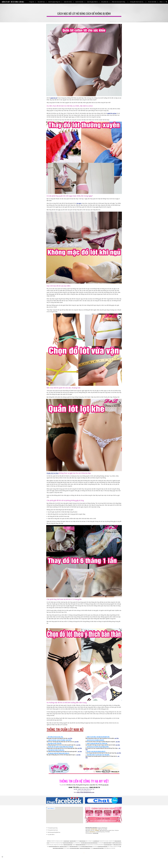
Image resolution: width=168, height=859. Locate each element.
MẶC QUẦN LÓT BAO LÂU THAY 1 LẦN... (55, 737)
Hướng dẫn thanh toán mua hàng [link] (137, 2)
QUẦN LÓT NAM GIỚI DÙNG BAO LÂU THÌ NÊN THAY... (97, 743)
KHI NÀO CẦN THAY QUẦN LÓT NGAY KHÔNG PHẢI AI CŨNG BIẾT (60, 747)
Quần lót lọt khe (52, 473)
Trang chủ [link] (31, 2)
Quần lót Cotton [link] (68, 2)
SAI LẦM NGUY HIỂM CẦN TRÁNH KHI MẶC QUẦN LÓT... (59, 753)
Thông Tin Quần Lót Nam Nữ (65, 729)
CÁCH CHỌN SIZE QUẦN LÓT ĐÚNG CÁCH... (56, 750)
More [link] (161, 2)
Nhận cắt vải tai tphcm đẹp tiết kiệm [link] (119, 2)
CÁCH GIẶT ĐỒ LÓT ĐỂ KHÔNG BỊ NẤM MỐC (95, 740)
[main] (84, 13)
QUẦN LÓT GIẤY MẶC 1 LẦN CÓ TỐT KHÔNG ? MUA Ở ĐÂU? (59, 740)
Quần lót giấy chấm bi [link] (92, 2)
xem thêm (70, 738)
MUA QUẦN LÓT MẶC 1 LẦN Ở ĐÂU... (55, 743)
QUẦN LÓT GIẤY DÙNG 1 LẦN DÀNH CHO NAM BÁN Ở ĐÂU (98, 737)
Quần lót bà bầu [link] (79, 2)
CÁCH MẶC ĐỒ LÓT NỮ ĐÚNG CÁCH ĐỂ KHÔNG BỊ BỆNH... (98, 747)
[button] (166, 1)
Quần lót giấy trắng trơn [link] (54, 2)
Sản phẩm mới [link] (104, 2)
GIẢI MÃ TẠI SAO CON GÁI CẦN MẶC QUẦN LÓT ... (96, 751)
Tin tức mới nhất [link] (152, 2)
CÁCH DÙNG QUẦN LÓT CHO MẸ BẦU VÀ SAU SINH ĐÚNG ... (98, 755)
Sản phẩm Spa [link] (41, 2)
